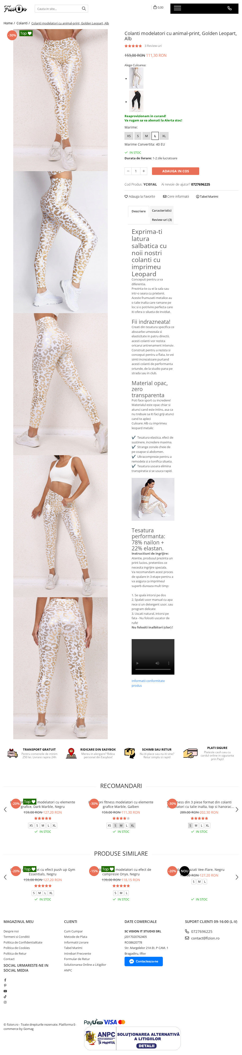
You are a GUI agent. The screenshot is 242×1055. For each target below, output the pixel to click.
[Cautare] (84, 9)
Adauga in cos (175, 171)
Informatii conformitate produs (148, 683)
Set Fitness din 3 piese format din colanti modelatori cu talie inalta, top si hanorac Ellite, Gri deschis (199, 804)
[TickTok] (5, 996)
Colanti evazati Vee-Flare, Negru (199, 869)
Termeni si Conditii (17, 937)
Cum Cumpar (73, 931)
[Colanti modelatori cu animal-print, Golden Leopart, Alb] (60, 100)
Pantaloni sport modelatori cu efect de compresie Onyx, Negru (121, 871)
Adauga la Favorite (141, 196)
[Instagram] (5, 1002)
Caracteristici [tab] (162, 210)
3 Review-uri (153, 46)
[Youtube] (5, 991)
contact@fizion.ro (205, 938)
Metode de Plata (75, 937)
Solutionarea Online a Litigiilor (85, 964)
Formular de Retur (77, 959)
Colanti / (24, 23)
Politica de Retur (15, 953)
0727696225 (201, 931)
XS (129, 136)
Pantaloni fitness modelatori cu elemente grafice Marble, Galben (120, 804)
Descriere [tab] (139, 211)
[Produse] (178, 9)
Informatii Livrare (76, 942)
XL (164, 136)
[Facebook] (5, 980)
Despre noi (11, 931)
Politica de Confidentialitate (23, 942)
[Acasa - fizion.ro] (16, 8)
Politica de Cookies (17, 948)
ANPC (68, 970)
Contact (9, 959)
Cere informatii (177, 196)
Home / (10, 23)
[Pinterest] (5, 985)
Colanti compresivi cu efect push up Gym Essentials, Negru (42, 871)
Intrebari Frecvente (77, 953)
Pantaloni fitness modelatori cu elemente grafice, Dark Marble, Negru (42, 804)
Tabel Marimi (208, 196)
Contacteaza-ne (147, 961)
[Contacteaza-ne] (229, 8)
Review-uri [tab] (162, 220)
